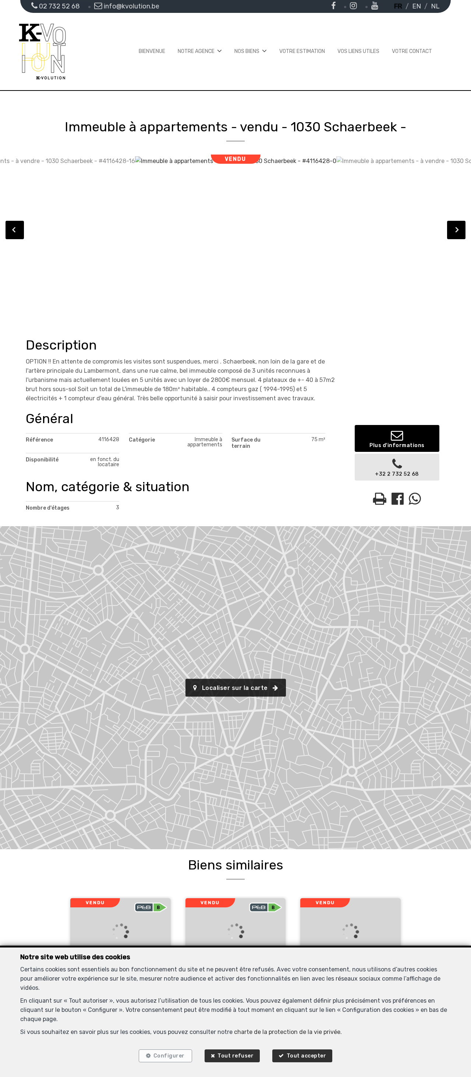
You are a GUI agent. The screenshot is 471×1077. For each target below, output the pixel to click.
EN (416, 6)
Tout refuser (235, 1056)
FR (398, 6)
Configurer (169, 1056)
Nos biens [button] (246, 51)
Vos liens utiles (358, 51)
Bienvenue (152, 51)
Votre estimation (302, 51)
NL (435, 6)
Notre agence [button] (196, 51)
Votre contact (412, 51)
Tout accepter (306, 1056)
